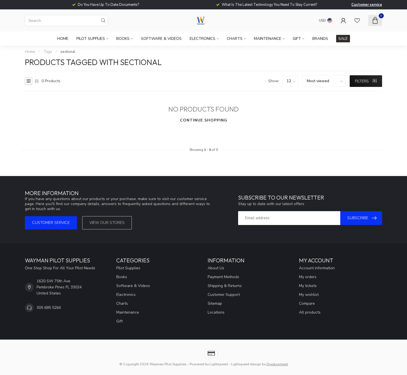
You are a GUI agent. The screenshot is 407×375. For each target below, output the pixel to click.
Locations (216, 312)
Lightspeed (219, 364)
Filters (362, 81)
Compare (307, 303)
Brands (320, 38)
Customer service (366, 4)
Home (62, 38)
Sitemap (215, 303)
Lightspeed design (246, 364)
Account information (317, 268)
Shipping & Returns (225, 285)
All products (310, 312)
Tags (47, 51)
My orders (307, 277)
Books (123, 38)
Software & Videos (161, 38)
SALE (343, 38)
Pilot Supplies (90, 38)
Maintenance (267, 38)
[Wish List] (357, 20)
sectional (67, 51)
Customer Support (224, 294)
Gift (297, 38)
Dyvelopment (277, 364)
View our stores (107, 222)
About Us (216, 268)
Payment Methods (223, 277)
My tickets (308, 285)
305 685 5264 (49, 307)
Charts (235, 38)
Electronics (202, 38)
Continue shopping (203, 120)
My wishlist (309, 294)
